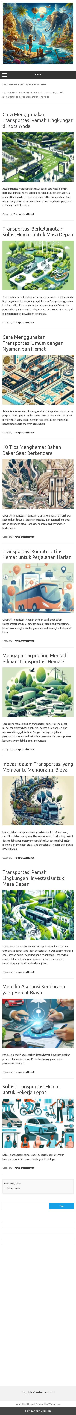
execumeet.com (12, 1269)
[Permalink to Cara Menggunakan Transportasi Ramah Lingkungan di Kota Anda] (38, 181)
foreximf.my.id (11, 1302)
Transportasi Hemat (23, 214)
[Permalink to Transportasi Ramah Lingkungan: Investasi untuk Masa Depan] (38, 938)
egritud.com (10, 1326)
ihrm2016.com (11, 1343)
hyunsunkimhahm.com (15, 1339)
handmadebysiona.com (16, 1282)
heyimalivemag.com (14, 1336)
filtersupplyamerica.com (16, 1275)
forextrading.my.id (13, 1313)
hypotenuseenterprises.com (19, 1289)
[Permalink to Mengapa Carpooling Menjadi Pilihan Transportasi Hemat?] (38, 716)
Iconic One (21, 1404)
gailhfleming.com (13, 1332)
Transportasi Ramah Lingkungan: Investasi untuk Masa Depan (33, 878)
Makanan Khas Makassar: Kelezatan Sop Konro (25, 1236)
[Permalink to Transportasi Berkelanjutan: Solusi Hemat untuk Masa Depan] (38, 289)
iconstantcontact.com (15, 1292)
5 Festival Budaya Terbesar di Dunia (20, 1230)
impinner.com (10, 1296)
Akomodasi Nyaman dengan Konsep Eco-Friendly (27, 1225)
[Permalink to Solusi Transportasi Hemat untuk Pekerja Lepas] (38, 1147)
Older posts (12, 1188)
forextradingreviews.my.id (18, 1309)
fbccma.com (10, 1272)
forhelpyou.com (12, 1329)
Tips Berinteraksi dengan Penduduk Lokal (23, 1219)
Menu (38, 74)
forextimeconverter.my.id (17, 1316)
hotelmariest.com (13, 1286)
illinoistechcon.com (13, 1346)
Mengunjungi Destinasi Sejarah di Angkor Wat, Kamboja (30, 1242)
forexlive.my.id (11, 1306)
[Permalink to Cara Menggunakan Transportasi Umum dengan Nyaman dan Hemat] (38, 403)
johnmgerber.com (13, 1356)
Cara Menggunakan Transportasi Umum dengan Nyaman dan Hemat (32, 343)
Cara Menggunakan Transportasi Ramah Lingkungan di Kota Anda (38, 120)
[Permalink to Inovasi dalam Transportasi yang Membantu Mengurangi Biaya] (38, 824)
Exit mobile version (38, 1411)
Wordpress (54, 1404)
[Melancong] (38, 63)
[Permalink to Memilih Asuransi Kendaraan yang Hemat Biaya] (38, 1047)
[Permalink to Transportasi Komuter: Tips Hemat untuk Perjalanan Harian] (38, 612)
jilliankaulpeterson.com (16, 1349)
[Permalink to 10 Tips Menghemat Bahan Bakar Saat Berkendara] (38, 507)
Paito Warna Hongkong (16, 1372)
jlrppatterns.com (12, 1353)
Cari (4, 1200)
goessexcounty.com (14, 1279)
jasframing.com (12, 1299)
